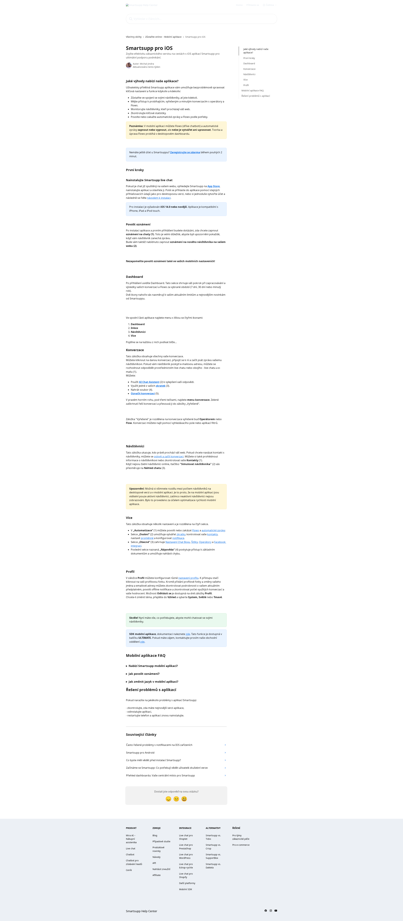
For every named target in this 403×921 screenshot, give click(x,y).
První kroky (249, 58)
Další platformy (187, 883)
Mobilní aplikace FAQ (252, 90)
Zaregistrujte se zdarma (185, 152)
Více (245, 79)
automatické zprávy (213, 530)
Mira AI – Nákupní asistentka (131, 839)
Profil (246, 85)
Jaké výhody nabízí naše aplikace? (255, 51)
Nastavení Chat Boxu (177, 542)
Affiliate (157, 875)
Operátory (205, 542)
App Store (213, 186)
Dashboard (249, 63)
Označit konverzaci (143, 393)
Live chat (130, 848)
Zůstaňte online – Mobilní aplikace (163, 36)
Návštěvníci (249, 74)
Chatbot (130, 854)
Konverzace (249, 68)
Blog (155, 835)
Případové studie (161, 841)
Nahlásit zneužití (161, 869)
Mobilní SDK (185, 889)
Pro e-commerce (241, 844)
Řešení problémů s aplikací (255, 95)
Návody (156, 856)
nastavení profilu (188, 578)
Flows (195, 530)
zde (188, 634)
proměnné (147, 538)
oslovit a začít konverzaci (169, 456)
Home (239, 5)
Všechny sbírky (134, 36)
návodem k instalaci (159, 198)
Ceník (129, 870)
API (154, 862)
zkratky (181, 534)
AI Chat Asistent (149, 382)
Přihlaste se (252, 5)
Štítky (194, 542)
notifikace (178, 538)
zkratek (160, 385)
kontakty (212, 534)
